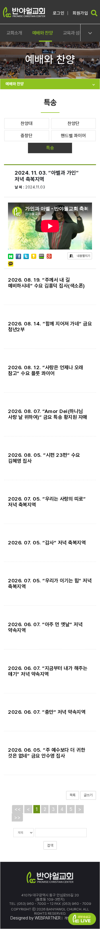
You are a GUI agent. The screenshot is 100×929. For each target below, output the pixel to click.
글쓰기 (88, 795)
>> (17, 817)
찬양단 (73, 123)
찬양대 (27, 123)
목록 (72, 795)
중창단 (27, 135)
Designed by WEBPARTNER (35, 918)
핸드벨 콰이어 (73, 135)
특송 (50, 147)
